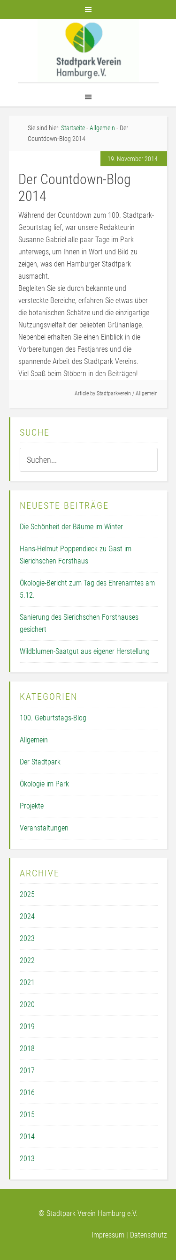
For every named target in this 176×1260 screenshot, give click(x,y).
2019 (27, 1026)
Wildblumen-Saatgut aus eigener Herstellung (85, 651)
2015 (27, 1114)
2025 (27, 894)
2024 (27, 916)
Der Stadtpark (40, 761)
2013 (27, 1158)
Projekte (32, 805)
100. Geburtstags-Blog (53, 717)
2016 (27, 1092)
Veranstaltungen (44, 827)
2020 (27, 1004)
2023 (27, 938)
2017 (27, 1070)
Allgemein (147, 393)
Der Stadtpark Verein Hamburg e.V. (88, 50)
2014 (27, 1136)
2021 (27, 982)
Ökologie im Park (44, 783)
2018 (27, 1048)
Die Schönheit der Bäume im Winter (71, 526)
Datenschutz (148, 1234)
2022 (27, 960)
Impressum (108, 1234)
